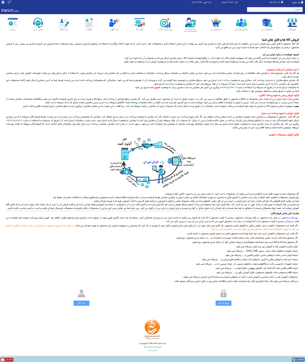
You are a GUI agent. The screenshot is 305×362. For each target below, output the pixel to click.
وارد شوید (296, 2)
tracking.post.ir (228, 87)
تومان (224, 2)
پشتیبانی (300, 359)
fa (10, 1)
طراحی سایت (152, 350)
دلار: (236, 2)
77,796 (198, 2)
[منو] (3, 2)
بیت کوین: (207, 2)
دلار (193, 2)
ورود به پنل (223, 303)
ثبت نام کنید (274, 2)
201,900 (230, 2)
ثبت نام (81, 303)
